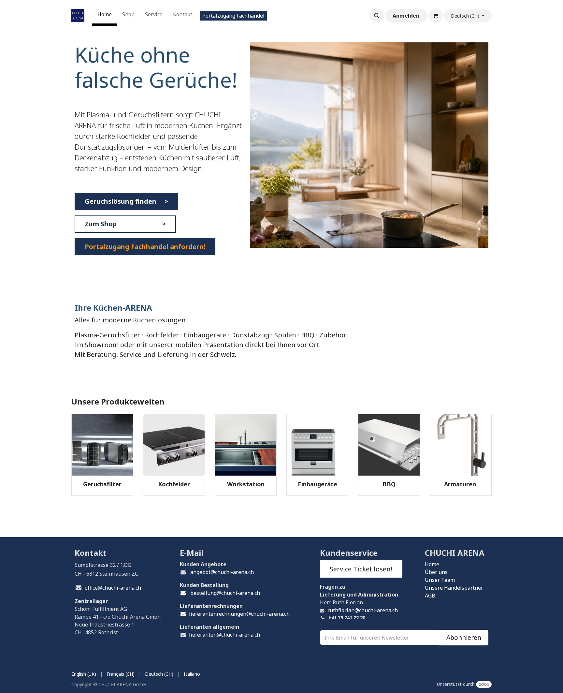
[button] (376, 15)
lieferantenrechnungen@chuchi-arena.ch (239, 613)
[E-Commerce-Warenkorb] (435, 15)
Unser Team (440, 579)
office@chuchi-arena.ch (113, 587)
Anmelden (406, 15)
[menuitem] (104, 15)
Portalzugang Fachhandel (233, 15)
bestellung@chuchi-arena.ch (224, 593)
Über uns (436, 572)
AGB (430, 595)
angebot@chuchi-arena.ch (222, 572)
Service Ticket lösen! (361, 569)
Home (432, 564)
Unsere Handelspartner (454, 587)
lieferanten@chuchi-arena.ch (224, 634)
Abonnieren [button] (463, 637)
